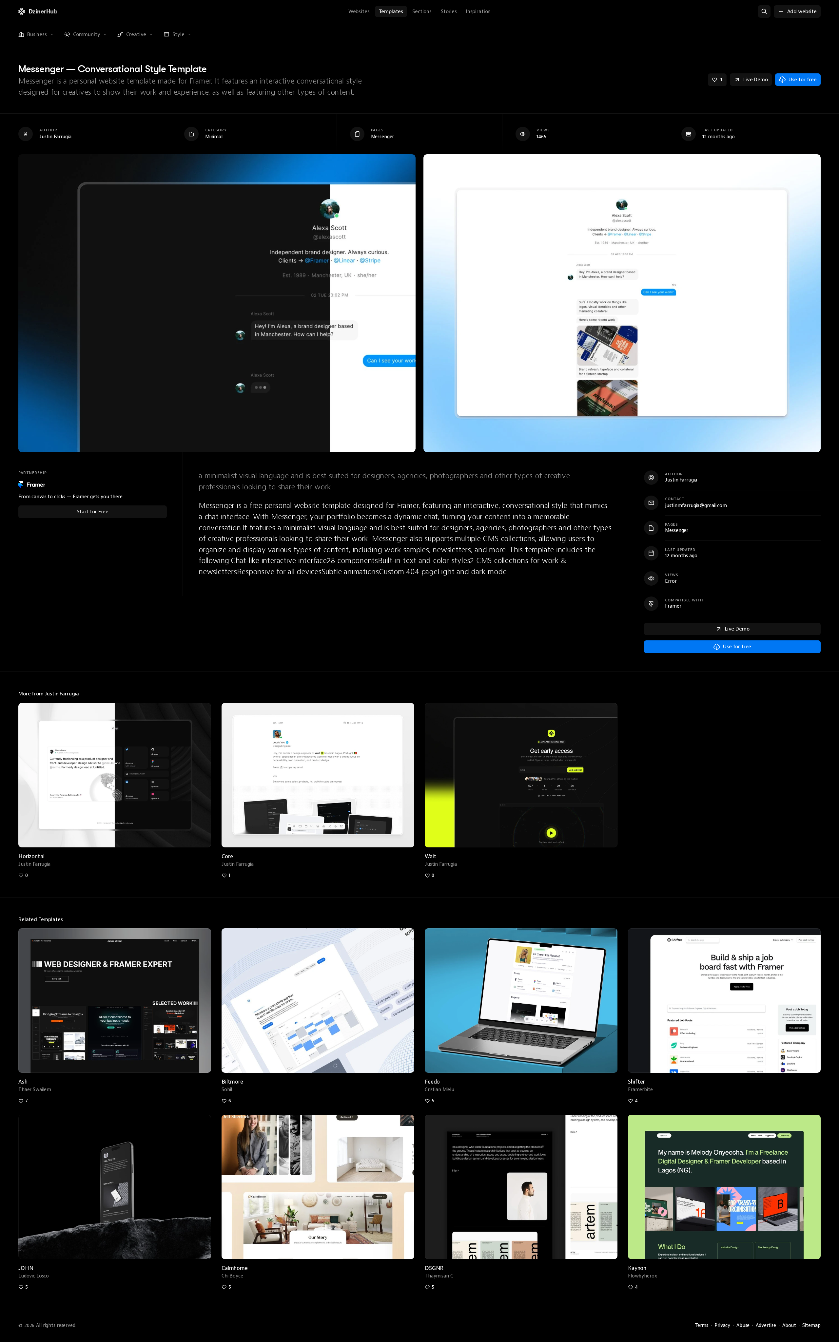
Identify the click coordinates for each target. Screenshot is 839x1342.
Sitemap (811, 1325)
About (789, 1325)
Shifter (636, 1081)
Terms (701, 1325)
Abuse (743, 1325)
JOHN (25, 1268)
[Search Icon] (764, 11)
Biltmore (232, 1081)
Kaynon (637, 1268)
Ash (23, 1081)
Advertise (766, 1325)
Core (227, 856)
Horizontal (31, 856)
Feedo (432, 1081)
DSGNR (434, 1268)
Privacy (722, 1325)
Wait (430, 856)
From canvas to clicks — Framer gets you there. (71, 497)
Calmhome (235, 1268)
